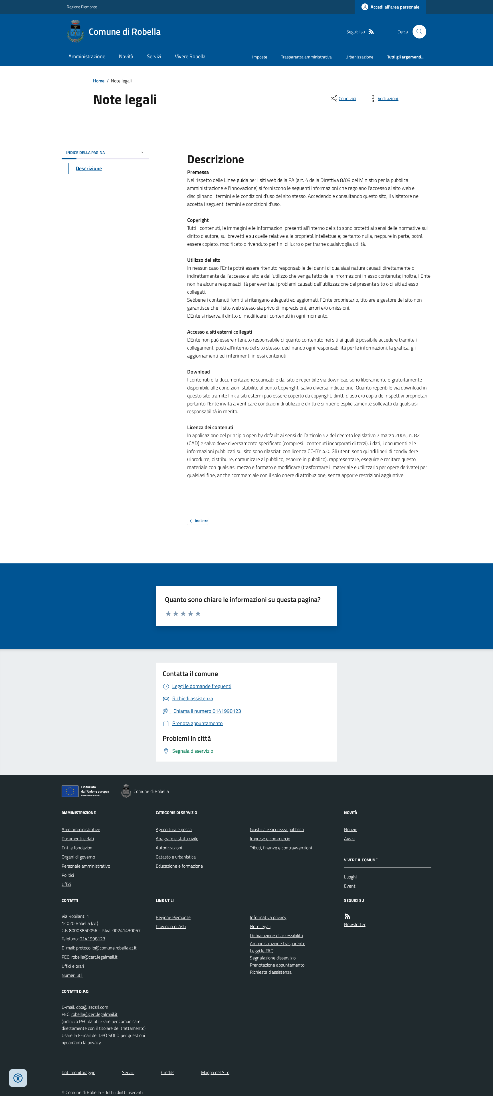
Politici (68, 875)
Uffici (66, 884)
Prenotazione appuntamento (277, 964)
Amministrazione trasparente (277, 943)
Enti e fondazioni (77, 847)
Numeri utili (72, 975)
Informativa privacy (268, 917)
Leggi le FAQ (262, 950)
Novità (126, 56)
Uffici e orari (73, 966)
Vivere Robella (190, 56)
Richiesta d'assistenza (271, 972)
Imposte (259, 57)
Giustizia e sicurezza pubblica (277, 829)
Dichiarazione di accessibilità (276, 935)
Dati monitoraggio (78, 1072)
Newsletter (354, 924)
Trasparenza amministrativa (306, 57)
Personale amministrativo (86, 865)
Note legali (260, 926)
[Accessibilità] (18, 1078)
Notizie (350, 829)
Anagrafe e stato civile (177, 838)
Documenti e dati (78, 838)
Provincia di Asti (171, 926)
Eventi (350, 885)
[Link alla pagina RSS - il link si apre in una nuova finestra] (371, 31)
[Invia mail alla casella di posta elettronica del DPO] (92, 1007)
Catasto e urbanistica (176, 856)
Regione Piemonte (82, 7)
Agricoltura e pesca (174, 829)
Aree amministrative (81, 829)
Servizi (154, 56)
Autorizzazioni (169, 847)
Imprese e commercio (270, 838)
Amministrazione (86, 56)
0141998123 (92, 938)
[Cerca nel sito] (417, 31)
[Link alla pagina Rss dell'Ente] (347, 916)
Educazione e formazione (179, 865)
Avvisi (349, 838)
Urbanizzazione (359, 57)
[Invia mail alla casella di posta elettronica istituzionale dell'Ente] (106, 947)
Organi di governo (78, 856)
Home (98, 80)
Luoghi (350, 876)
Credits (167, 1072)
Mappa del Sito (215, 1072)
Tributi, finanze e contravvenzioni (281, 847)
